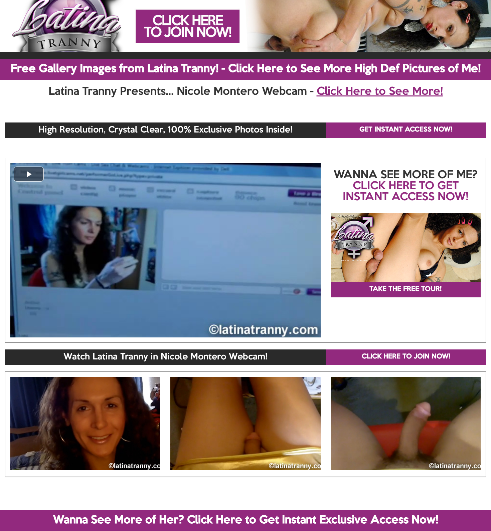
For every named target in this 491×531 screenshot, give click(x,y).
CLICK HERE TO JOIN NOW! (406, 357)
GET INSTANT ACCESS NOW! (405, 130)
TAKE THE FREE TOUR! (405, 289)
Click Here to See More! (380, 92)
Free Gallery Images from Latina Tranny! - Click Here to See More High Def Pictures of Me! (246, 69)
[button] (29, 174)
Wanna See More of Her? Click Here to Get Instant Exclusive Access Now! (245, 520)
